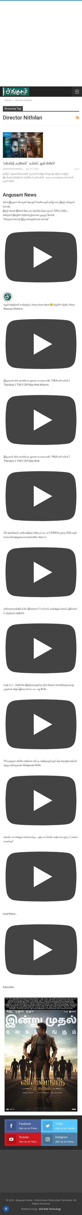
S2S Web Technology (50, 1209)
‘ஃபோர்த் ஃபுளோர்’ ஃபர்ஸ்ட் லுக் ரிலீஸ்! (29, 163)
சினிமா (7, 134)
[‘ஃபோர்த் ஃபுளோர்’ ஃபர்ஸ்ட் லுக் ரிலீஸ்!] (23, 145)
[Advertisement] (41, 43)
